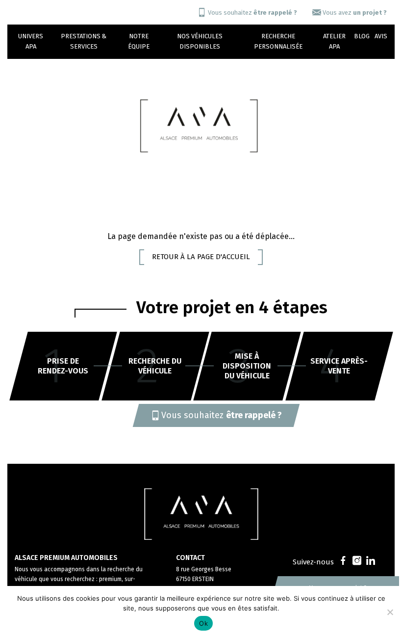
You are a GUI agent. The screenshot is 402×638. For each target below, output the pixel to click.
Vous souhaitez (252, 12)
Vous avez (355, 12)
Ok (203, 623)
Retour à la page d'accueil (201, 256)
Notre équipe (139, 41)
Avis (381, 36)
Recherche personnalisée (278, 41)
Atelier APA (334, 41)
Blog (362, 36)
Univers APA (30, 41)
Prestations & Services (83, 41)
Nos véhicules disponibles (200, 41)
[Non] (390, 612)
